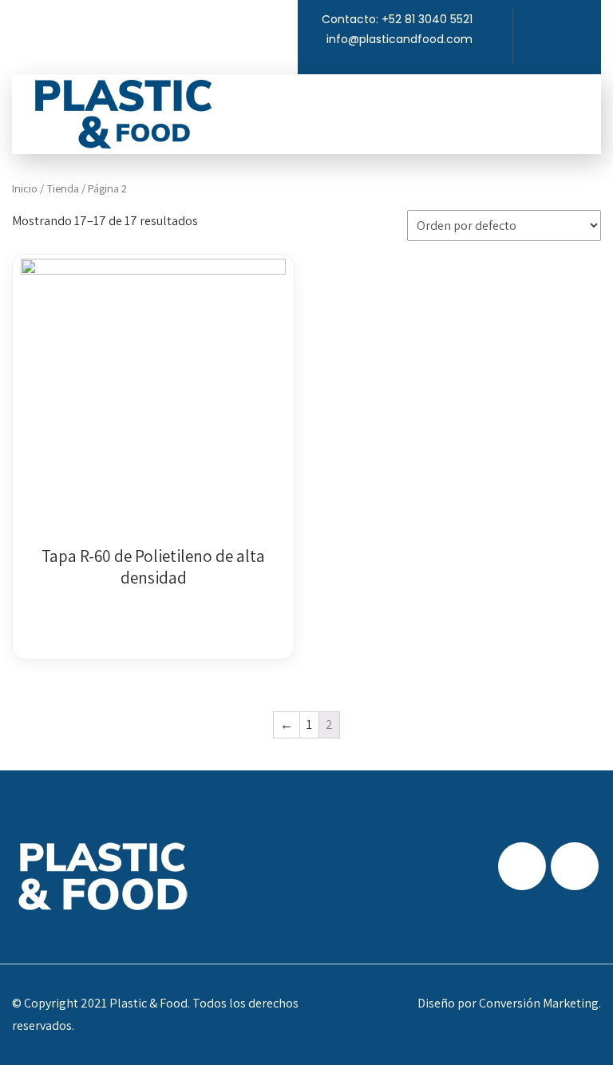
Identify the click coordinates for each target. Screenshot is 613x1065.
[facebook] (565, 22)
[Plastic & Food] (123, 114)
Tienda (62, 188)
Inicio (25, 188)
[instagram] (589, 22)
